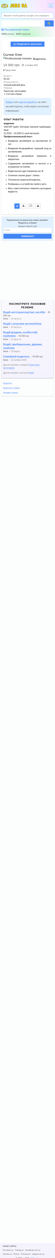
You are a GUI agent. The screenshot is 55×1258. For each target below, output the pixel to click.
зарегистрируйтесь (28, 102)
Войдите (10, 102)
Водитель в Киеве (27, 223)
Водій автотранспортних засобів (24, 312)
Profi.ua (16, 1254)
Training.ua (19, 1250)
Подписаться (27, 236)
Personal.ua (25, 1254)
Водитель (7, 383)
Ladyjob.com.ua (38, 1254)
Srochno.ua (7, 1254)
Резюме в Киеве (10, 393)
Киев (13, 70)
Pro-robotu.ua (8, 1250)
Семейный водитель (16, 356)
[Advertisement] (27, 270)
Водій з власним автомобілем (22, 323)
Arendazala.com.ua (32, 1250)
